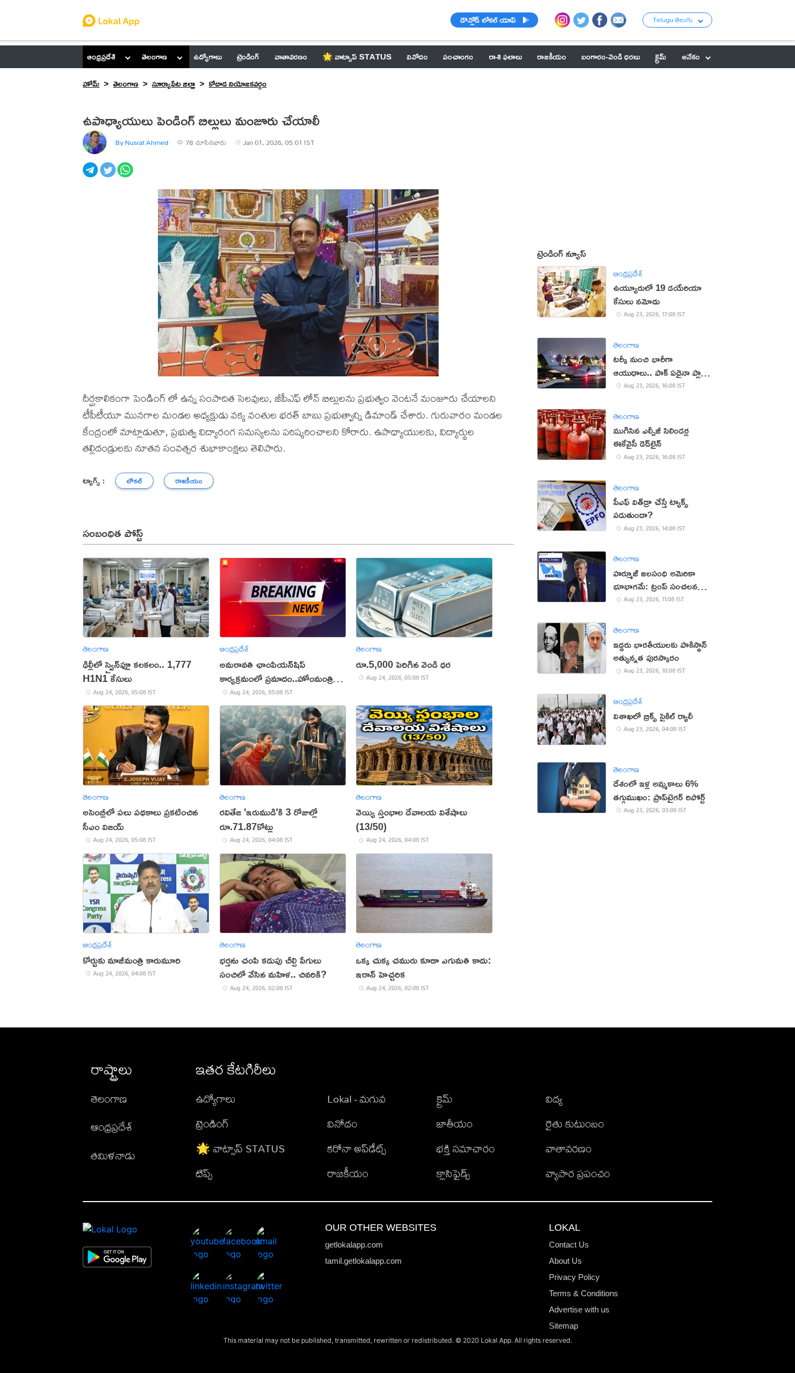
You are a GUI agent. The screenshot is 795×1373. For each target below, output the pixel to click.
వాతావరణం (569, 1148)
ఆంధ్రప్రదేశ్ (101, 56)
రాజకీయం (347, 1173)
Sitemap (563, 1325)
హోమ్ (91, 83)
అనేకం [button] (691, 56)
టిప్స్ (204, 1173)
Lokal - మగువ (356, 1098)
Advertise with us (579, 1309)
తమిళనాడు (113, 1155)
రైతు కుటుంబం (575, 1123)
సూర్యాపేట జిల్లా (173, 83)
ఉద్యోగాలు (216, 1098)
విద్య (554, 1098)
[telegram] (91, 175)
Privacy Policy (574, 1277)
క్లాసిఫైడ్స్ (453, 1173)
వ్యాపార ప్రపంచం (578, 1173)
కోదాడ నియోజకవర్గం (238, 83)
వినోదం (342, 1123)
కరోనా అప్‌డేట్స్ (356, 1148)
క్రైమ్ (444, 1098)
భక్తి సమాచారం (465, 1148)
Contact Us (569, 1244)
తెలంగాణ (154, 56)
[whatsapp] (126, 175)
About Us (565, 1260)
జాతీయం (454, 1123)
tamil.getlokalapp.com (363, 1260)
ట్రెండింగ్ (212, 1123)
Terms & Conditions (583, 1293)
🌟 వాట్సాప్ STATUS (240, 1148)
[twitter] (108, 175)
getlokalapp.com (354, 1244)
